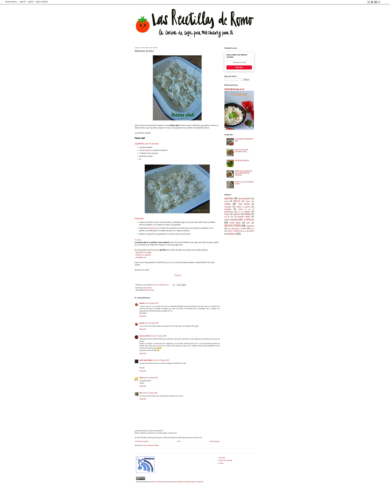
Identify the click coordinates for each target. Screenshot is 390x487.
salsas (229, 229)
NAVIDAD (247, 214)
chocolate (227, 207)
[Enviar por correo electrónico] (177, 285)
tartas (252, 229)
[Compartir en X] (181, 285)
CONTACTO (31, 2)
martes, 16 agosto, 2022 (150, 393)
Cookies (221, 463)
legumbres (236, 214)
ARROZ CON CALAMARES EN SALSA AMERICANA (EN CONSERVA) (243, 173)
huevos (226, 214)
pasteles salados (244, 217)
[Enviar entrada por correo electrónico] (173, 285)
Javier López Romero (146, 360)
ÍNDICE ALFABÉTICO (42, 2)
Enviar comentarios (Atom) (151, 445)
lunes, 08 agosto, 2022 (151, 303)
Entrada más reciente (141, 441)
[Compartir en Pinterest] (185, 285)
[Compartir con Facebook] (183, 285)
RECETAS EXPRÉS (232, 225)
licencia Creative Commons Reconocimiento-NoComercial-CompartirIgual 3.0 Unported (177, 482)
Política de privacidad (225, 460)
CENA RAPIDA (244, 204)
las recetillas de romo (163, 285)
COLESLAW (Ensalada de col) (234, 89)
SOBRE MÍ (22, 2)
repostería (250, 226)
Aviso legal (222, 458)
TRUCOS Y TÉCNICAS (233, 231)
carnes (227, 204)
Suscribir (239, 67)
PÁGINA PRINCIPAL (11, 2)
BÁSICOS (237, 201)
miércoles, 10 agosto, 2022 (158, 336)
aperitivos (144, 288)
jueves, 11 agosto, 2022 (151, 378)
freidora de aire (244, 209)
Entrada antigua (214, 441)
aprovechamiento (245, 199)
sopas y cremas (240, 229)
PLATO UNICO (235, 223)
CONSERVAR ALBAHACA (242, 160)
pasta (232, 217)
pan (225, 217)
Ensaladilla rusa (141, 257)
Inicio (178, 441)
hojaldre (247, 212)
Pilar (141, 393)
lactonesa (148, 150)
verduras (231, 234)
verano (251, 231)
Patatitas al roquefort (143, 255)
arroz (226, 201)
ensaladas (227, 209)
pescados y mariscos (244, 219)
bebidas (248, 201)
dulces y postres (243, 207)
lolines (141, 378)
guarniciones (228, 212)
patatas (149, 288)
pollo (248, 223)
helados (239, 212)
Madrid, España (149, 290)
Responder (143, 316)
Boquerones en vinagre (143, 252)
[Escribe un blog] (179, 285)
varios (244, 231)
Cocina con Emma (145, 336)
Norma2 (142, 303)
